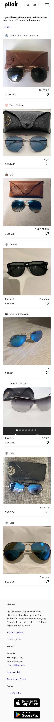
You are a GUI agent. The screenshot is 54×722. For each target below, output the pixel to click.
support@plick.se (16, 665)
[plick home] (11, 4)
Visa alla (7, 26)
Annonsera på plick (16, 679)
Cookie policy (14, 639)
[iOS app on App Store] (27, 702)
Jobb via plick (13, 672)
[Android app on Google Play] (27, 715)
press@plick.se (14, 693)
